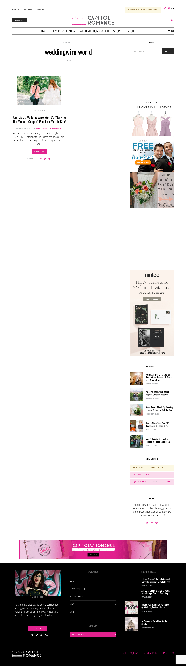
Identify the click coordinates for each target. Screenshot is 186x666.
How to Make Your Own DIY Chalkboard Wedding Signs (157, 424)
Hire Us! (40, 10)
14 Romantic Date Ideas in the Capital (154, 623)
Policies (28, 10)
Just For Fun (39, 110)
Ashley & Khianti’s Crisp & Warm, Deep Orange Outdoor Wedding (155, 592)
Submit (15, 10)
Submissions (130, 653)
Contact (38, 628)
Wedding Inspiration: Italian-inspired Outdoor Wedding (158, 393)
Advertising (151, 653)
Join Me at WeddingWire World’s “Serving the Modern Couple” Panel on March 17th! (39, 119)
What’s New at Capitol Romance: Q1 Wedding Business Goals (155, 606)
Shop (116, 31)
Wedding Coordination (94, 31)
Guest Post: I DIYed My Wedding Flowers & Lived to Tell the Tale (159, 409)
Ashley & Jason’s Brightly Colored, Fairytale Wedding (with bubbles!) (155, 580)
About (131, 31)
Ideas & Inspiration (63, 31)
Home (42, 31)
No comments (56, 128)
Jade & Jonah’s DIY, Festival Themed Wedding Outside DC (158, 440)
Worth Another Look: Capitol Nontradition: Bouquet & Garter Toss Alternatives (159, 377)
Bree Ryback (41, 128)
